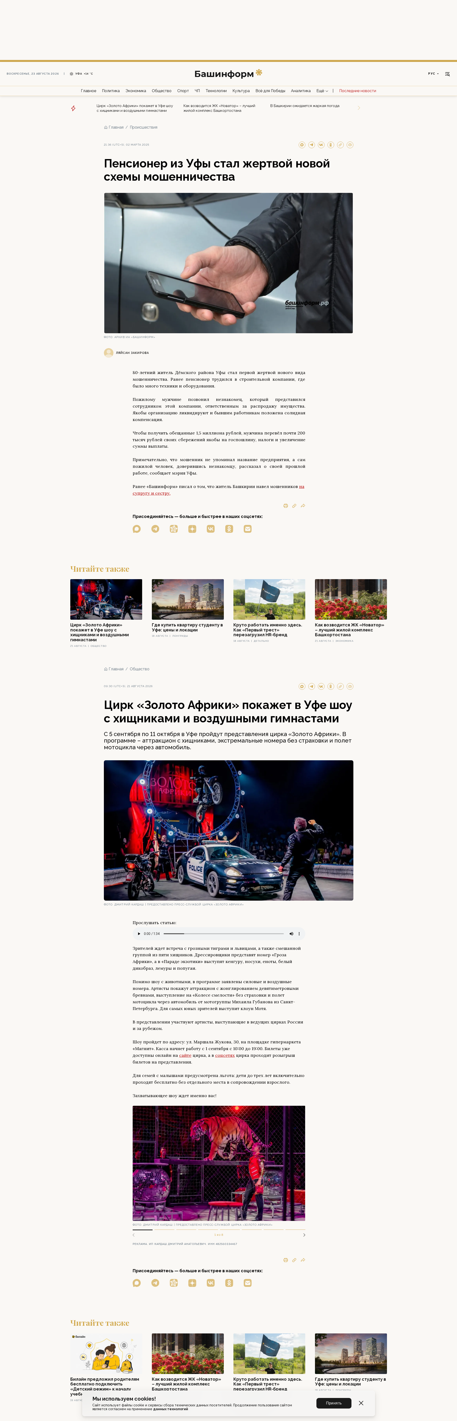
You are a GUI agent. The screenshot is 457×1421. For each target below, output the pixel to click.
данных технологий (170, 1409)
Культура (241, 91)
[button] (302, 1235)
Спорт (183, 91)
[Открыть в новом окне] (137, 529)
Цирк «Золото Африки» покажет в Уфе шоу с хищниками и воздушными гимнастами (135, 108)
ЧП (197, 91)
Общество (162, 91)
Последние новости (357, 91)
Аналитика (301, 91)
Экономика (135, 91)
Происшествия (143, 127)
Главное (88, 91)
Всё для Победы (270, 91)
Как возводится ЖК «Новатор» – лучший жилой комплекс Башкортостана (219, 108)
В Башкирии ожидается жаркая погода (304, 106)
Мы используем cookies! (124, 1399)
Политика (111, 91)
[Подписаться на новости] (248, 529)
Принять (334, 1403)
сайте (185, 1055)
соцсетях (225, 1055)
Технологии (216, 91)
